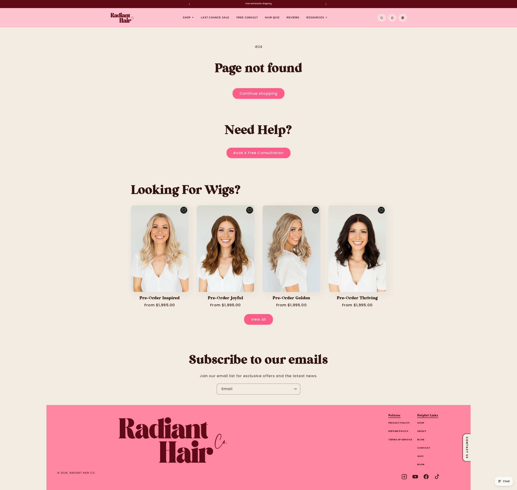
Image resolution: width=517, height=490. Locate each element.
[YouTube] (415, 477)
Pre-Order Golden (291, 298)
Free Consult (247, 17)
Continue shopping (259, 93)
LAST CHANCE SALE (215, 17)
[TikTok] (437, 477)
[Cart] (392, 18)
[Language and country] (402, 18)
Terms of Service (400, 439)
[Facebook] (426, 477)
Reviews (293, 17)
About (421, 431)
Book (421, 464)
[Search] (381, 18)
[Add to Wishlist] (184, 210)
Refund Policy (398, 431)
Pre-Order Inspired (160, 298)
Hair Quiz (272, 17)
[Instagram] (404, 477)
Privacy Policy (399, 423)
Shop (420, 423)
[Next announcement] (325, 4)
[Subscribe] (295, 389)
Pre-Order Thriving (357, 298)
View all (258, 319)
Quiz (420, 456)
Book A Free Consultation (258, 152)
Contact (423, 448)
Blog (421, 439)
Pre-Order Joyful (225, 298)
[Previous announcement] (189, 4)
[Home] (172, 440)
